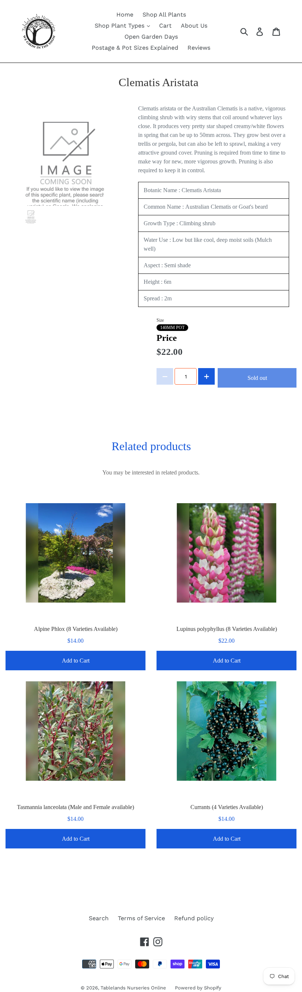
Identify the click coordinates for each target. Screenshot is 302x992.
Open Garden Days (151, 36)
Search (99, 918)
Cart (165, 25)
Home (124, 14)
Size (160, 320)
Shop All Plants (164, 14)
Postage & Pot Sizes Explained (135, 47)
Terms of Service (141, 918)
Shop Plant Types (120, 25)
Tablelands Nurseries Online (134, 988)
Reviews (198, 47)
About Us (194, 25)
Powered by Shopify (198, 988)
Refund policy (194, 918)
